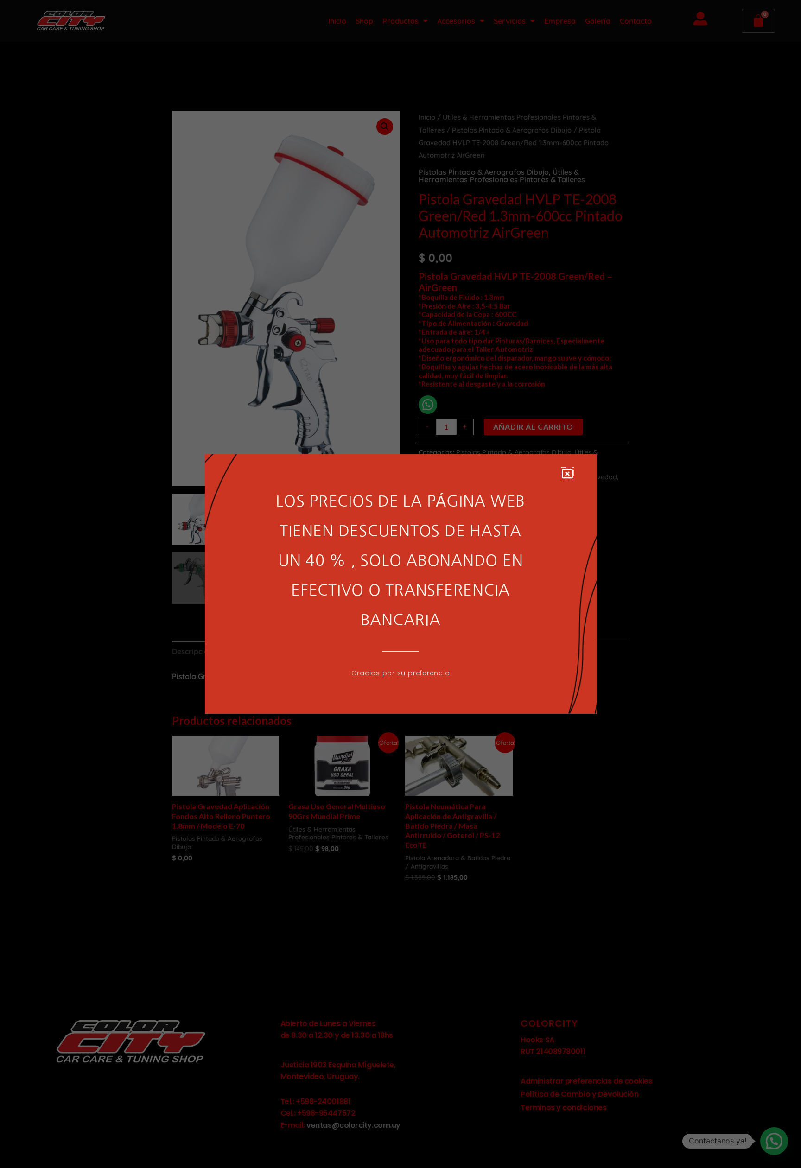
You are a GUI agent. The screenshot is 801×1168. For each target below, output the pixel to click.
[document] (400, 584)
